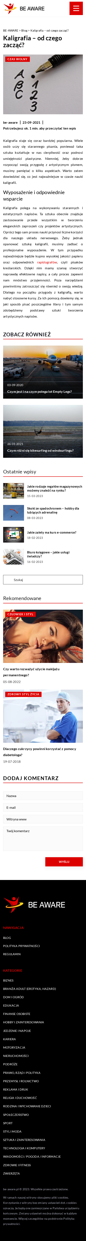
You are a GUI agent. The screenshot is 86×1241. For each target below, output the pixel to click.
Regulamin (12, 954)
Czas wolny (18, 59)
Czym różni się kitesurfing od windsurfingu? (40, 450)
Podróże (10, 1064)
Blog (7, 938)
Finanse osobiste (16, 1014)
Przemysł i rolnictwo (21, 1081)
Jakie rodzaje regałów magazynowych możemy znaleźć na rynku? (54, 488)
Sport (8, 1123)
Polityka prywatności (21, 946)
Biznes (8, 980)
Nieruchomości (16, 1056)
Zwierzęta (11, 1173)
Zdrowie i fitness (17, 1165)
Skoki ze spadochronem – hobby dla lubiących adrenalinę (53, 510)
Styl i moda (12, 1131)
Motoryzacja (14, 1047)
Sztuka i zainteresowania (24, 1140)
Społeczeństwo (16, 1114)
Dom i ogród (13, 997)
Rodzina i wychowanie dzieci (27, 1106)
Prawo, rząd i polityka (21, 1072)
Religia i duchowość (20, 1098)
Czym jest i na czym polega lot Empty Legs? (39, 391)
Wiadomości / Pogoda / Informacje (32, 1156)
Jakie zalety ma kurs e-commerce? (51, 532)
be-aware (10, 122)
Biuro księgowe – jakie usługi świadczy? (48, 554)
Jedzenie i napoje (17, 1030)
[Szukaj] (8, 580)
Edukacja (11, 1005)
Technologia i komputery (24, 1148)
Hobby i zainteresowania (23, 1022)
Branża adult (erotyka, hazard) (29, 989)
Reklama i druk (15, 1089)
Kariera (9, 1039)
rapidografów (47, 262)
